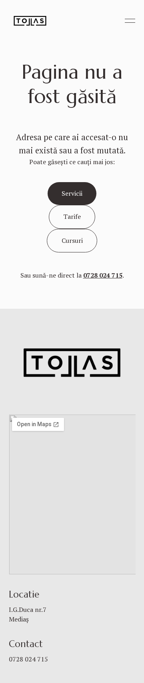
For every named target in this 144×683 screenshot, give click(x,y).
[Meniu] (130, 21)
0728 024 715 (28, 659)
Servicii (72, 193)
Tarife (72, 216)
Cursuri (72, 240)
